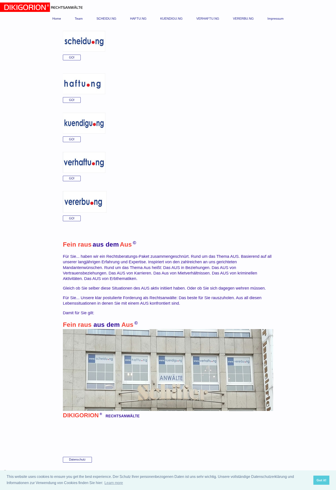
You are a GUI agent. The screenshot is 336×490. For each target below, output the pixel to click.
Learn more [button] (113, 483)
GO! (72, 57)
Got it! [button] (321, 480)
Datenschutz (77, 459)
